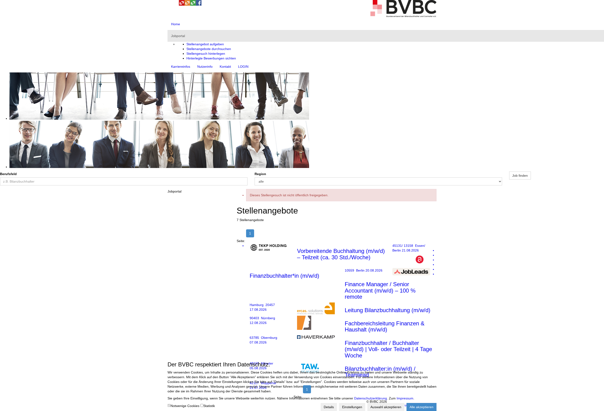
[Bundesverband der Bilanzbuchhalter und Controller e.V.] (182, 4)
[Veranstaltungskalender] (176, 4)
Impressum (405, 398)
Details (329, 407)
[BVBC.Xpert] (193, 4)
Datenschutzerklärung (370, 398)
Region (260, 174)
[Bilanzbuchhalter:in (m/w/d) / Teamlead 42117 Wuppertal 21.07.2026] (341, 274)
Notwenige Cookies (185, 406)
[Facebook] (198, 4)
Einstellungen (352, 407)
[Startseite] (403, 16)
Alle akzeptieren (421, 407)
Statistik (209, 406)
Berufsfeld (8, 174)
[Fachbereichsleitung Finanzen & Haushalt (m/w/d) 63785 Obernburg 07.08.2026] (341, 264)
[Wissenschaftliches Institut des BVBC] (187, 4)
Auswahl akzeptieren (385, 407)
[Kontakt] (170, 4)
